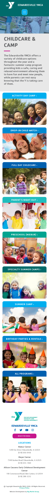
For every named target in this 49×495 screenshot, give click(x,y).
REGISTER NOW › (24, 436)
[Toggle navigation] (24, 12)
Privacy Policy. (24, 488)
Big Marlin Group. (33, 491)
